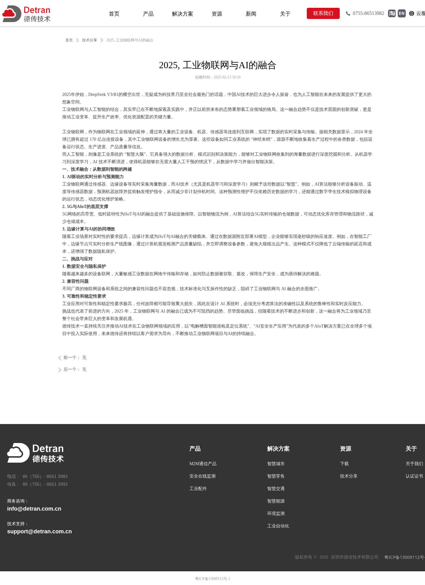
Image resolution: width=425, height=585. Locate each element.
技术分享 (89, 40)
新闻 (251, 14)
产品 (148, 14)
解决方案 (182, 14)
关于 (285, 14)
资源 (217, 14)
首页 (114, 14)
